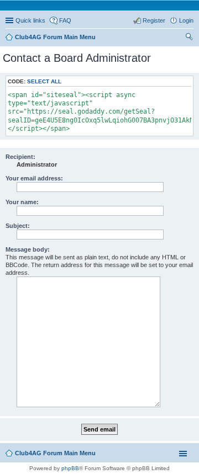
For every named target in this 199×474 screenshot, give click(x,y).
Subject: (18, 225)
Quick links (30, 20)
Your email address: (34, 178)
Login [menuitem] (186, 20)
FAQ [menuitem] (65, 20)
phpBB (70, 468)
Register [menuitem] (154, 20)
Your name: (22, 202)
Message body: (28, 249)
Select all (44, 81)
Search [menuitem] (189, 38)
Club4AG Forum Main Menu (55, 453)
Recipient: (20, 156)
